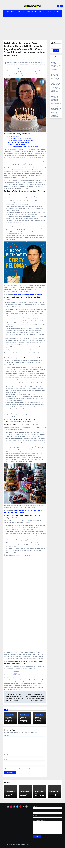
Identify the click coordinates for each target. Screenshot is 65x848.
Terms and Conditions (32, 15)
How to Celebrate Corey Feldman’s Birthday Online (20, 140)
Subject (35, 815)
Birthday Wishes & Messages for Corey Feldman (20, 138)
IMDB (15, 673)
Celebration (38, 11)
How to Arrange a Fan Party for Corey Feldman (19, 142)
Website (6, 764)
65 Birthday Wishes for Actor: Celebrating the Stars (28, 294)
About (12, 11)
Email (6, 759)
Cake (44, 11)
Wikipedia (16, 671)
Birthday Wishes (20, 11)
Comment (7, 735)
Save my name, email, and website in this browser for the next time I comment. (24, 768)
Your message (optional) (39, 820)
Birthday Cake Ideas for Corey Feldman (18, 144)
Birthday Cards (29, 11)
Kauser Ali (10, 720)
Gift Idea (50, 11)
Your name (35, 806)
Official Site (17, 675)
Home (7, 11)
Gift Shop (56, 11)
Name (6, 754)
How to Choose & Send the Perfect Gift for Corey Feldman (23, 146)
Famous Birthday (10, 714)
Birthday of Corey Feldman (13, 136)
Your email (35, 811)
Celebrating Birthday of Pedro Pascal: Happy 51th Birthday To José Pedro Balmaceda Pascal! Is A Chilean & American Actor (56, 87)
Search (53, 42)
